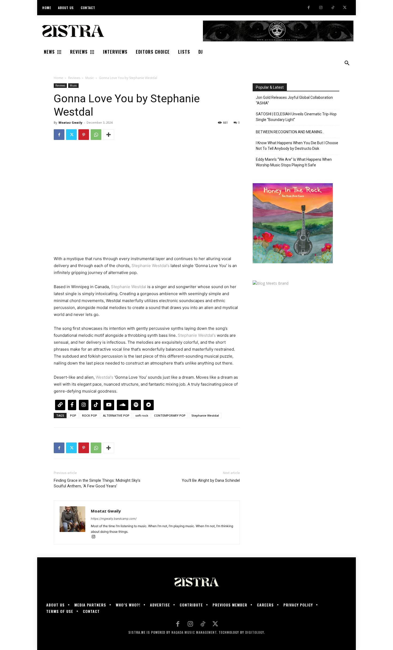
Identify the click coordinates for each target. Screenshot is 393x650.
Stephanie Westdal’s (150, 265)
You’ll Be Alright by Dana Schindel (211, 480)
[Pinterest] (83, 134)
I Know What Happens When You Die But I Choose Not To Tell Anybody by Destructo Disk (297, 146)
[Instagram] (320, 7)
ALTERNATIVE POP (116, 415)
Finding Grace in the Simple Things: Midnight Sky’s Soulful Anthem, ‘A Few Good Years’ (97, 483)
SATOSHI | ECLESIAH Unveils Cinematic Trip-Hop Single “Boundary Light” (296, 117)
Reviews (74, 78)
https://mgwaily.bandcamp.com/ (114, 518)
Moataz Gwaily (70, 122)
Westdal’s (104, 377)
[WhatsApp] (96, 134)
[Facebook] (308, 7)
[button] (347, 63)
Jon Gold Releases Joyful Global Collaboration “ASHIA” (294, 100)
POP (73, 415)
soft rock (141, 415)
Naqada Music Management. (194, 632)
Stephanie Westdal (128, 286)
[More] (108, 134)
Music (89, 78)
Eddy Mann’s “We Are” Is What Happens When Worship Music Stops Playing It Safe (294, 162)
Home (58, 78)
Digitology (254, 632)
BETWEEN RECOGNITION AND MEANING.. (290, 132)
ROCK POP (89, 415)
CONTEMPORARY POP (170, 415)
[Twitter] (344, 7)
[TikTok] (332, 7)
